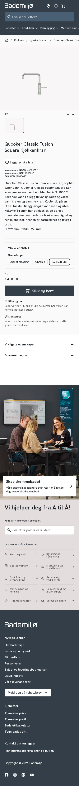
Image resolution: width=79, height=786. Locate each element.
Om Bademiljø (14, 645)
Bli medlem (12, 657)
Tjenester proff (15, 719)
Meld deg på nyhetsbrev (25, 693)
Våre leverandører (18, 682)
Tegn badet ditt (15, 732)
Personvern (13, 663)
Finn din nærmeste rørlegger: (23, 520)
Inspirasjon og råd (17, 651)
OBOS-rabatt (14, 676)
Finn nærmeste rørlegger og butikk (29, 751)
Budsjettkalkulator (18, 725)
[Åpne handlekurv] (64, 6)
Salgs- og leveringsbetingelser (26, 670)
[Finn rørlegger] (48, 6)
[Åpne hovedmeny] (71, 6)
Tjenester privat (16, 713)
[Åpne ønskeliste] (56, 6)
